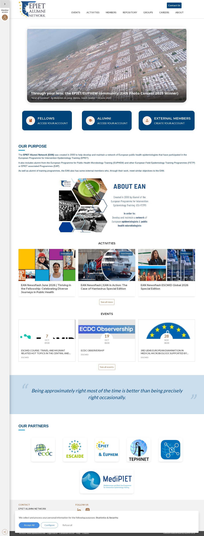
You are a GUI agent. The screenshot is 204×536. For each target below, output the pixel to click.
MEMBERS (111, 12)
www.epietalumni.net (36, 533)
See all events (107, 367)
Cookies (85, 533)
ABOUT (179, 12)
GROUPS (148, 12)
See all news (107, 302)
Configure (49, 525)
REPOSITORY (130, 12)
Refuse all (67, 525)
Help (78, 533)
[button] (5, 532)
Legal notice (52, 533)
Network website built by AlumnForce (179, 533)
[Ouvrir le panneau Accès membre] (5, 4)
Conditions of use (66, 533)
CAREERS (164, 12)
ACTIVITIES (93, 12)
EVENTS (76, 12)
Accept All (29, 525)
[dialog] (107, 522)
